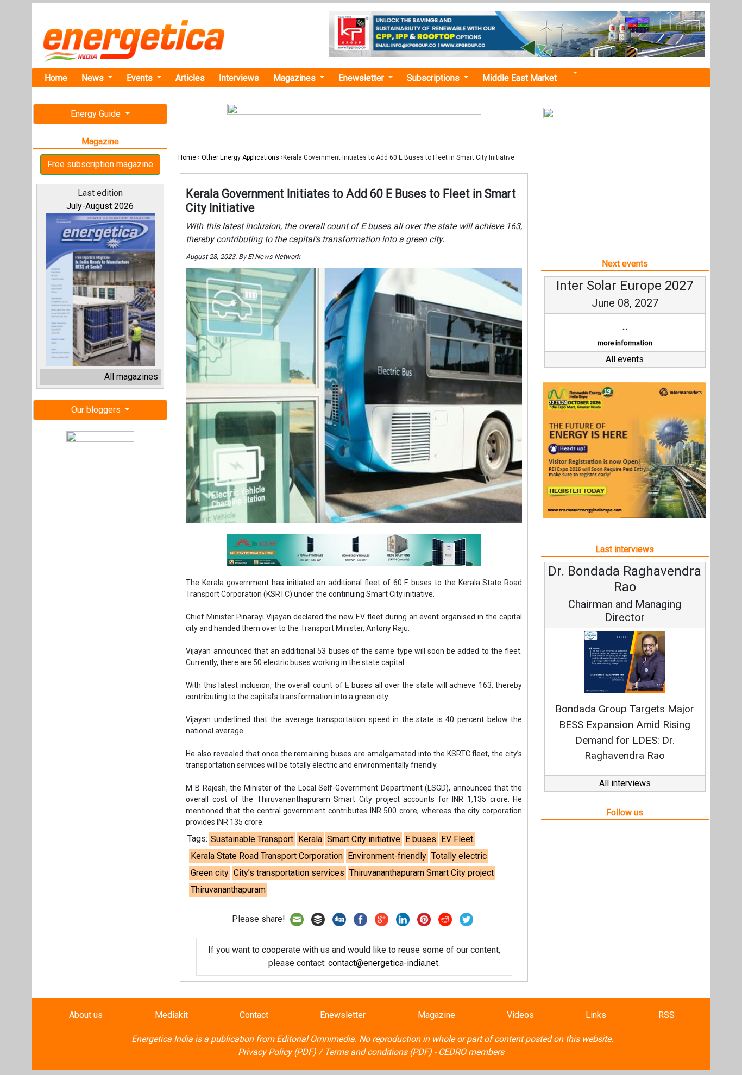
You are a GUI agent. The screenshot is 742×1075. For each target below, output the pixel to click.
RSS (666, 1015)
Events (141, 78)
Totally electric (459, 856)
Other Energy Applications (240, 157)
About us (86, 1015)
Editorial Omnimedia (315, 1039)
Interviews (239, 78)
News (93, 78)
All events (625, 359)
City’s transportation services (289, 873)
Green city (210, 873)
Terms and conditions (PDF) (378, 1052)
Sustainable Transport (252, 839)
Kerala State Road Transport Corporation (267, 856)
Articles (190, 78)
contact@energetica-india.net (383, 963)
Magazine (436, 1015)
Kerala (310, 839)
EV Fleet (457, 839)
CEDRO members (471, 1052)
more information (625, 343)
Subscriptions (434, 78)
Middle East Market (519, 78)
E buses (420, 839)
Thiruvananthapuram (228, 889)
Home (56, 78)
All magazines (131, 376)
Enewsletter (362, 78)
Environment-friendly (387, 856)
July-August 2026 (100, 206)
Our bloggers (97, 409)
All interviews (625, 783)
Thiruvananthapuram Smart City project (421, 873)
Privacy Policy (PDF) (277, 1052)
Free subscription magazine (100, 164)
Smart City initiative (363, 839)
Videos (520, 1015)
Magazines (295, 78)
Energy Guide (97, 114)
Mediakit (171, 1015)
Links (596, 1015)
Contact (254, 1015)
